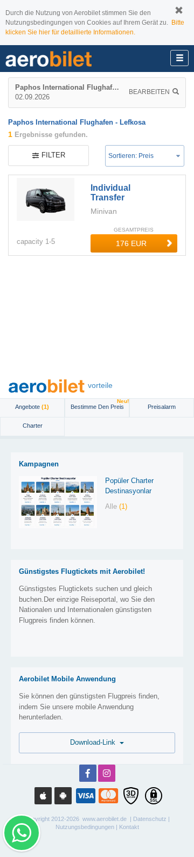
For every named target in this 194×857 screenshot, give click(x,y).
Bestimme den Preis (100, 404)
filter (53, 155)
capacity (30, 241)
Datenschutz (150, 819)
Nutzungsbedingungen (85, 827)
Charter (33, 425)
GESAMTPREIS (134, 230)
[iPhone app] (43, 795)
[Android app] (63, 795)
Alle (116, 506)
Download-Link (95, 742)
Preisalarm (162, 407)
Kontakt (129, 827)
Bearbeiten (149, 92)
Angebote (32, 407)
